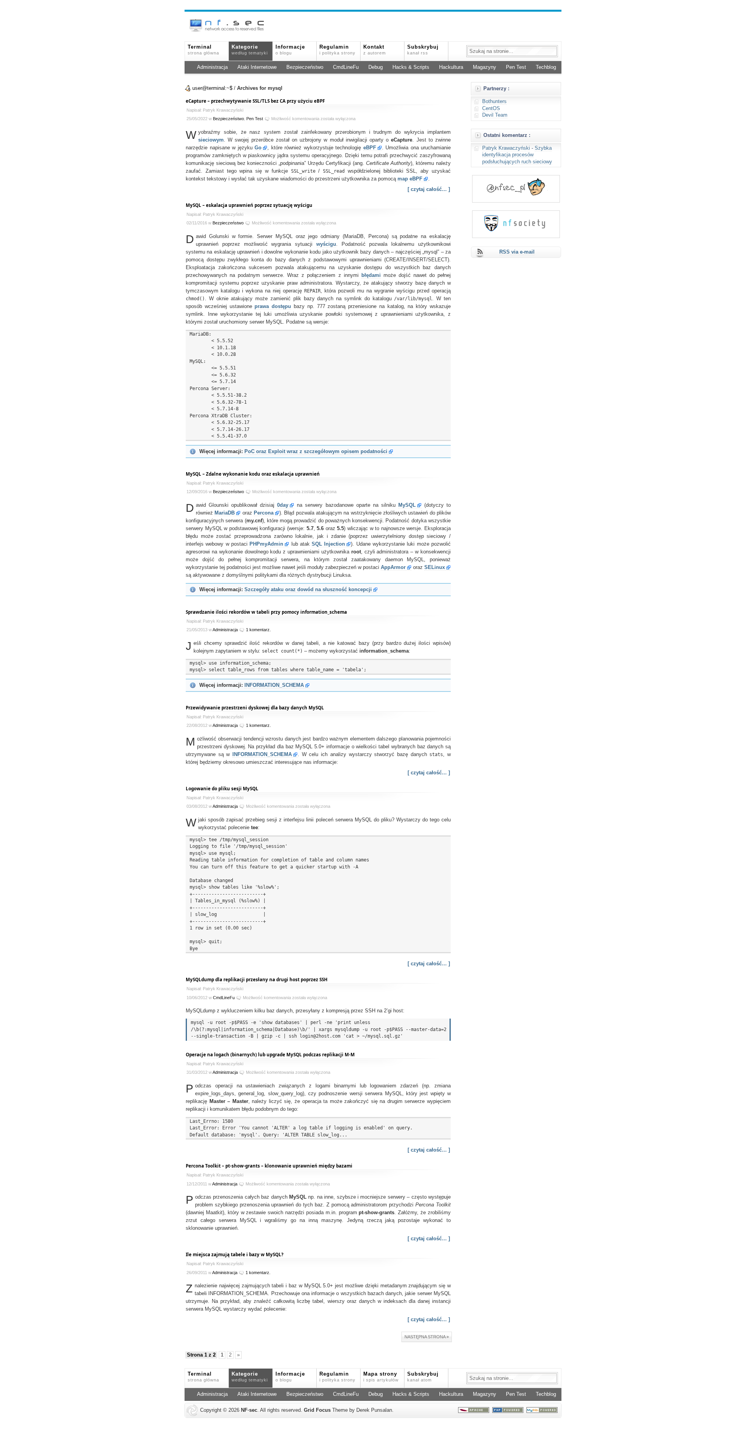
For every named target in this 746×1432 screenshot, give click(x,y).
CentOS (491, 108)
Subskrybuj (423, 49)
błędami (371, 275)
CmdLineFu (346, 67)
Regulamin (337, 49)
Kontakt (374, 49)
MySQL (407, 505)
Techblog (546, 67)
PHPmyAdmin (266, 544)
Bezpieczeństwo (304, 67)
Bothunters (494, 101)
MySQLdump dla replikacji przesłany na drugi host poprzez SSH (257, 979)
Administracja (212, 67)
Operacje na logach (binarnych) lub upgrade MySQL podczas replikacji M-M (270, 1054)
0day (282, 505)
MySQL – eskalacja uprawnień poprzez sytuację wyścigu (249, 205)
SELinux (434, 567)
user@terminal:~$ (212, 88)
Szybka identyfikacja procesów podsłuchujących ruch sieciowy (517, 155)
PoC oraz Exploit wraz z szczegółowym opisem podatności (315, 451)
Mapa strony (381, 1376)
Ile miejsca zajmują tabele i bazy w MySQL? (234, 1254)
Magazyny (484, 67)
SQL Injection (328, 544)
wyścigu (326, 244)
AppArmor (393, 567)
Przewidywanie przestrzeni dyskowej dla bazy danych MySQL (255, 708)
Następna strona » (426, 1336)
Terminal (203, 49)
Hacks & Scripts (410, 67)
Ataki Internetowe (257, 67)
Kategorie (250, 49)
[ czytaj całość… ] (429, 189)
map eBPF (409, 179)
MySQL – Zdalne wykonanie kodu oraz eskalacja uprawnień (253, 474)
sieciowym (211, 140)
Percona (264, 513)
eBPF (369, 148)
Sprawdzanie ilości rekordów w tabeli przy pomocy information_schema (266, 612)
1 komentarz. (258, 629)
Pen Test (516, 67)
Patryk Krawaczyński (506, 148)
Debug (375, 67)
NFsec (249, 1410)
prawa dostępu (272, 306)
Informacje (290, 49)
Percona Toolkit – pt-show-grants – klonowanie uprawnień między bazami (269, 1166)
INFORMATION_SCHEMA (274, 685)
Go (257, 148)
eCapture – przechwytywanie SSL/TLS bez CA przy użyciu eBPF (255, 101)
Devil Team (494, 115)
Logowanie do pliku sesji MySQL (222, 788)
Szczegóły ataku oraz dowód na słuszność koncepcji (308, 589)
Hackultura (451, 67)
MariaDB (224, 513)
